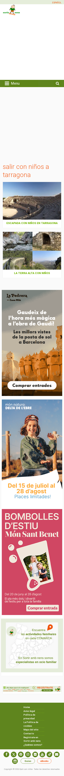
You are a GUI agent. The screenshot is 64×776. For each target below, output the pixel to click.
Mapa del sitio (30, 729)
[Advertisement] (32, 47)
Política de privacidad (29, 716)
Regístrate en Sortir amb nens (32, 739)
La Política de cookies (30, 724)
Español (56, 2)
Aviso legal (29, 711)
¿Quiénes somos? (32, 744)
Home (26, 707)
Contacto (28, 733)
